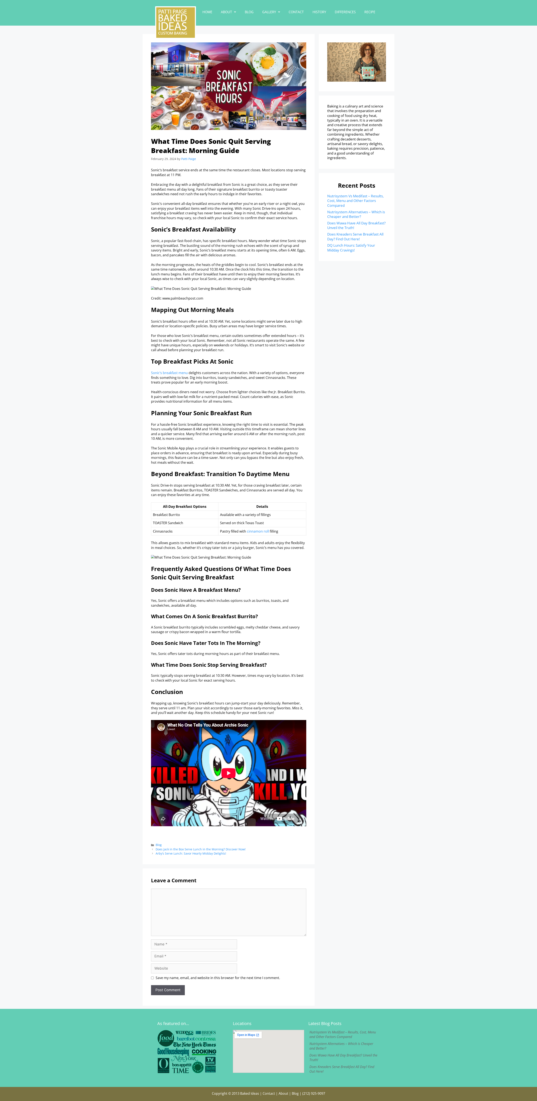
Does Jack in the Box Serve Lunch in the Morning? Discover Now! (201, 849)
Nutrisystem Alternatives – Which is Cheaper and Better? (356, 214)
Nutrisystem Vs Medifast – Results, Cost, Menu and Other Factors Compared (355, 201)
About (226, 12)
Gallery (269, 12)
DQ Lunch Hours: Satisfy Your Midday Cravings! (351, 247)
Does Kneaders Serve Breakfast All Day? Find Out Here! (355, 236)
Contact (296, 12)
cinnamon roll (258, 531)
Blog (249, 12)
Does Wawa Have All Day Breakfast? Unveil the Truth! (356, 225)
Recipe (369, 12)
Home (207, 12)
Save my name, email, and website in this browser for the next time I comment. (218, 977)
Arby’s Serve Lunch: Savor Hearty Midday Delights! (191, 853)
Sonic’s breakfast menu (169, 372)
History (319, 12)
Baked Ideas (249, 1093)
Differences (345, 12)
